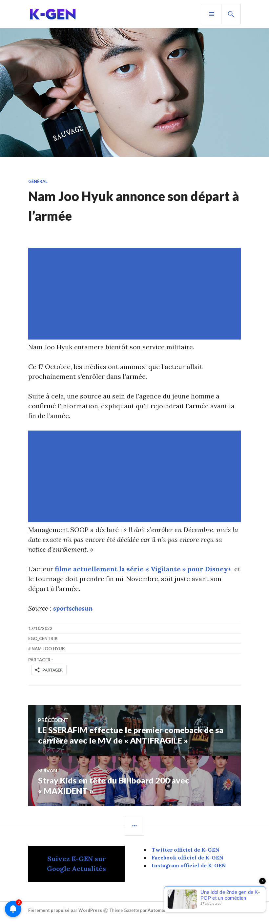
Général (38, 181)
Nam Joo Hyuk (48, 648)
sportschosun (73, 608)
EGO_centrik (43, 638)
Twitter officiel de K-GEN (185, 849)
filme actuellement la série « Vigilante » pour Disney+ (143, 569)
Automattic (159, 910)
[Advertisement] (136, 294)
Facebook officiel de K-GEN (187, 857)
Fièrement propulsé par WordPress (65, 910)
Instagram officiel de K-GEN (189, 865)
